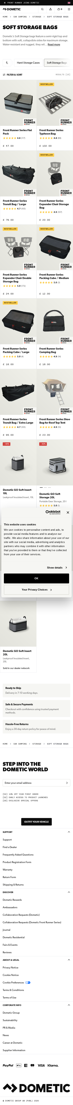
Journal (6, 929)
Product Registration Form (17, 862)
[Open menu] (69, 9)
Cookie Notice (11, 975)
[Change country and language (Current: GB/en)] (69, 2)
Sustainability (10, 1020)
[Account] (50, 9)
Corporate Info (12, 1005)
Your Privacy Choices (35, 589)
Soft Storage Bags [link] (57, 17)
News (16, 1035)
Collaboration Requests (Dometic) (21, 914)
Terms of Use (9, 997)
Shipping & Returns (13, 884)
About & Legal (11, 960)
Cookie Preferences (13, 982)
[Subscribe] (66, 783)
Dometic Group (22, 1012)
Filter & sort (14, 74)
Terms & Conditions (13, 990)
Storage (36, 17)
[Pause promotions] (5, 3)
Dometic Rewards (12, 899)
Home (5, 17)
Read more (54, 44)
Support (7, 832)
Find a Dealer (10, 847)
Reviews (7, 952)
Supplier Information (14, 1050)
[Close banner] (68, 512)
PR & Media (19, 1027)
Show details (54, 567)
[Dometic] (12, 9)
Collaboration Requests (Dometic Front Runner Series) (32, 922)
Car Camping (20, 17)
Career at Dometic (23, 1042)
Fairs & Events (10, 944)
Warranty (7, 869)
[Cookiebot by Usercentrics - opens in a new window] (45, 512)
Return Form (9, 877)
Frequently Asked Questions (18, 854)
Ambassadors (10, 907)
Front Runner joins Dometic (23, 3)
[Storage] (7, 62)
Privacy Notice (10, 967)
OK (36, 578)
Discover (8, 892)
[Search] (42, 9)
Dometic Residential (24, 937)
